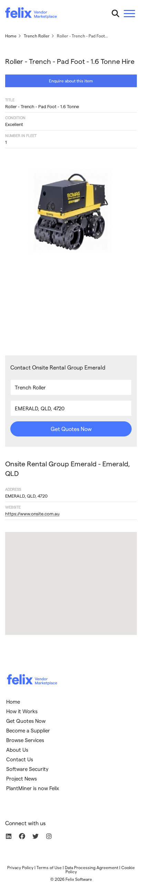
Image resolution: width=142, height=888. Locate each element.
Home (13, 701)
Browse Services (25, 740)
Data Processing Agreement (91, 867)
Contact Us (19, 759)
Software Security (27, 769)
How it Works (22, 711)
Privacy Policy (20, 867)
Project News (21, 778)
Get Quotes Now (71, 428)
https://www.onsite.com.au (32, 513)
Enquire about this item (71, 80)
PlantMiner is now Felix (32, 788)
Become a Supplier (28, 730)
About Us (17, 750)
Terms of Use (49, 867)
